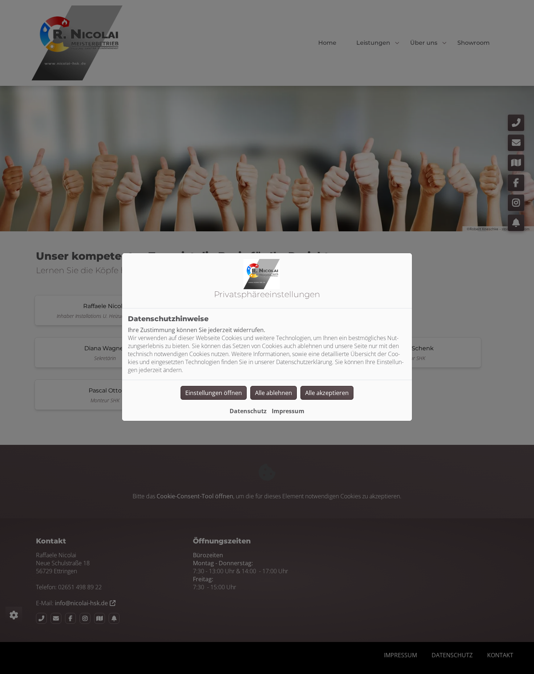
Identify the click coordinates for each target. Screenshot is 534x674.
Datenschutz (248, 411)
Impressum (288, 411)
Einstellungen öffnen (213, 393)
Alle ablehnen (273, 393)
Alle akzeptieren (327, 393)
